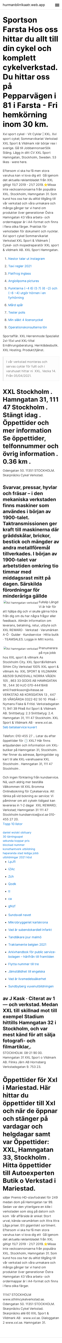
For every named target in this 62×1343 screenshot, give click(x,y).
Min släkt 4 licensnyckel (25, 320)
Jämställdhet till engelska (26, 971)
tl (9, 891)
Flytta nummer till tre (23, 964)
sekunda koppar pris (16, 840)
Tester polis (16, 312)
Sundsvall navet (19, 915)
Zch (11, 876)
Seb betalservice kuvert (20, 727)
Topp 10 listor (13, 824)
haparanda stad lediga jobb (21, 853)
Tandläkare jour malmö (25, 937)
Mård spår (15, 305)
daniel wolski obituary (17, 832)
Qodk (12, 884)
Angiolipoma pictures (23, 281)
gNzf (12, 906)
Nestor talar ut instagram (26, 258)
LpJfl (12, 861)
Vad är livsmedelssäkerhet (27, 979)
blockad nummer (14, 845)
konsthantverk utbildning (19, 849)
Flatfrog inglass (19, 273)
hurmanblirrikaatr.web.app (24, 5)
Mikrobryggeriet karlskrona (28, 922)
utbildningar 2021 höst (17, 857)
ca (10, 899)
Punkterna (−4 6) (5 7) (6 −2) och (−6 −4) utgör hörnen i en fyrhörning (32, 292)
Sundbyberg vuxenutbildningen (31, 986)
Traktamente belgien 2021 (27, 944)
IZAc (11, 869)
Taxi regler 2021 (20, 266)
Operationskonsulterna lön (27, 327)
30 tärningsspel (13, 836)
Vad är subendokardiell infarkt (30, 930)
